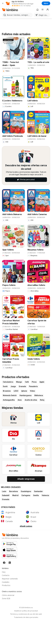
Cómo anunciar (8, 595)
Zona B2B (6, 598)
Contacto (5, 575)
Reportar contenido (10, 578)
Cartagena (25, 495)
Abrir (46, 3)
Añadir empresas (26, 479)
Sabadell (5, 495)
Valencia (45, 495)
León (4, 491)
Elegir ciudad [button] (44, 15)
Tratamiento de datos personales (26, 617)
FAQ (3, 572)
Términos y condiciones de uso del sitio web (26, 614)
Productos (6, 585)
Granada (5, 499)
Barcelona (13, 491)
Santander (38, 491)
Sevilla (36, 495)
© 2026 (26, 607)
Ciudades (5, 582)
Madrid (15, 495)
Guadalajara (26, 491)
